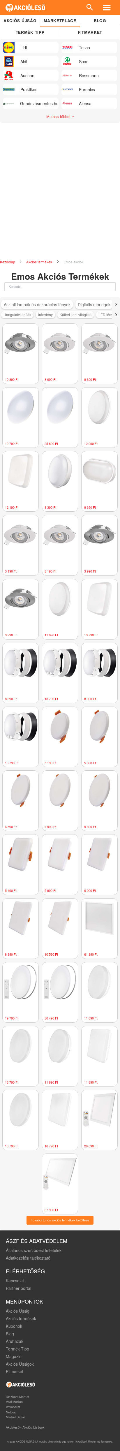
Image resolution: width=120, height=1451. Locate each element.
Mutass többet (59, 116)
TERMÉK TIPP (30, 32)
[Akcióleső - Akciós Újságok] (25, 7)
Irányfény (45, 314)
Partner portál (18, 1288)
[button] (116, 304)
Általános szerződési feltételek (33, 1250)
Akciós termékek (39, 261)
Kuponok (14, 1326)
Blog (100, 20)
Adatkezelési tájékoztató (28, 1258)
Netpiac (11, 1412)
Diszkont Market (17, 1396)
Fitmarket (90, 32)
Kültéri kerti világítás (75, 314)
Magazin (14, 1356)
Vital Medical (14, 1401)
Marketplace (60, 20)
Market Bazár (15, 1417)
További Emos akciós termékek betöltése (60, 1220)
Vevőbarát (13, 1406)
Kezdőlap (8, 261)
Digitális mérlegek (94, 304)
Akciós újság (19, 20)
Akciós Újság (17, 1311)
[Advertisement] (60, 189)
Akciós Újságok (20, 1364)
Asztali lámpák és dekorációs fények (37, 304)
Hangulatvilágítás (17, 314)
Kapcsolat (15, 1280)
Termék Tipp (17, 1349)
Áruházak (14, 1341)
